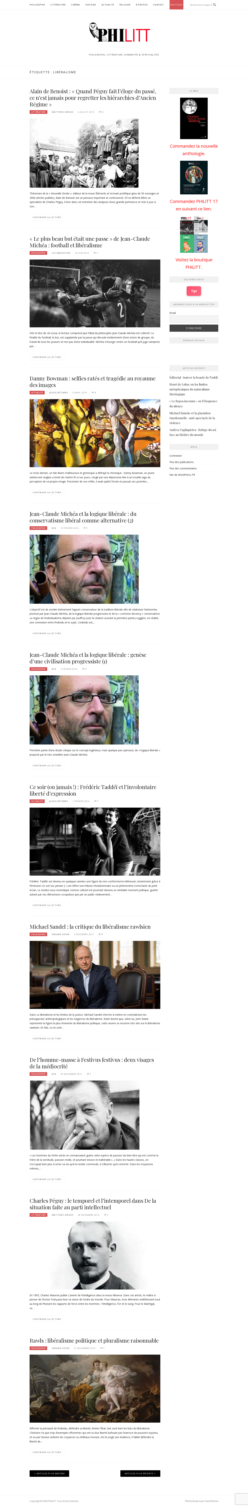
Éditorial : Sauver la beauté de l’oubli (193, 377)
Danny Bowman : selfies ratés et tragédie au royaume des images (93, 381)
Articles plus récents (139, 1473)
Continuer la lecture (47, 217)
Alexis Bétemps (58, 392)
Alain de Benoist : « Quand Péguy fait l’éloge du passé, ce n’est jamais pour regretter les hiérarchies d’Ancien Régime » (93, 97)
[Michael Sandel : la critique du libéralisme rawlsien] (95, 974)
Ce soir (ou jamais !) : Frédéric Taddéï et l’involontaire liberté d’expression (93, 790)
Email (172, 313)
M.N (54, 528)
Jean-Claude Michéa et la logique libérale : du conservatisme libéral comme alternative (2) (83, 517)
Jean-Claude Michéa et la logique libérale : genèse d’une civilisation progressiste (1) (88, 658)
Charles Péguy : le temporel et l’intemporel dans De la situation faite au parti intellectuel (93, 1204)
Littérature (58, 4)
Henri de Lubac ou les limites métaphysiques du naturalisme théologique (189, 389)
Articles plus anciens (51, 1473)
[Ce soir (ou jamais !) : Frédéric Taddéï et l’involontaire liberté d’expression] (95, 841)
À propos (142, 4)
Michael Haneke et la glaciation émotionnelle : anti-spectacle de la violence (192, 418)
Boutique (176, 4)
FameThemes (211, 1501)
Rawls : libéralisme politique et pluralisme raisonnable (94, 1340)
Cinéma (75, 4)
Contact (158, 4)
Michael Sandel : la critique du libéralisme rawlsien (90, 926)
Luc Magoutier (61, 253)
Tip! (194, 291)
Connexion (175, 455)
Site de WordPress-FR (182, 474)
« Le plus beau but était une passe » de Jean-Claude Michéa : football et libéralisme (90, 242)
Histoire (91, 4)
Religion (125, 4)
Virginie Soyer (61, 934)
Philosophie (37, 4)
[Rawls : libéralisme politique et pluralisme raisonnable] (95, 1388)
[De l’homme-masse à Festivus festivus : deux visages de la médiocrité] (84, 1115)
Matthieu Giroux (62, 112)
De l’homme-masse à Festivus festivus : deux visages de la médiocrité (92, 1063)
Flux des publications (181, 462)
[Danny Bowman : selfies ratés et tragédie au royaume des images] (95, 433)
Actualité (107, 4)
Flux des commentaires (183, 468)
